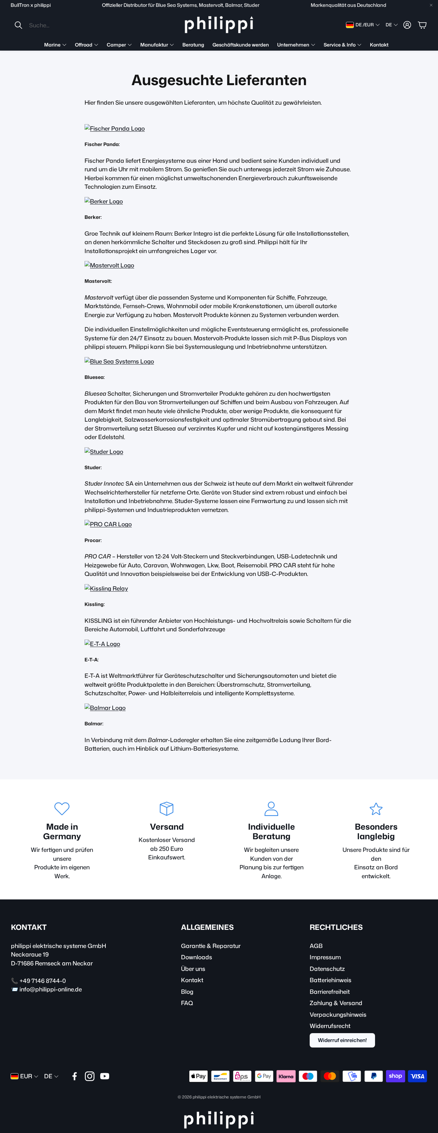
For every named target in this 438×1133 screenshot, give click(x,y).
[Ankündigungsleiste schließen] (431, 5)
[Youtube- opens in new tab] (105, 1076)
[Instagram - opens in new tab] (89, 1076)
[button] (59, 25)
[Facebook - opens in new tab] (74, 1076)
